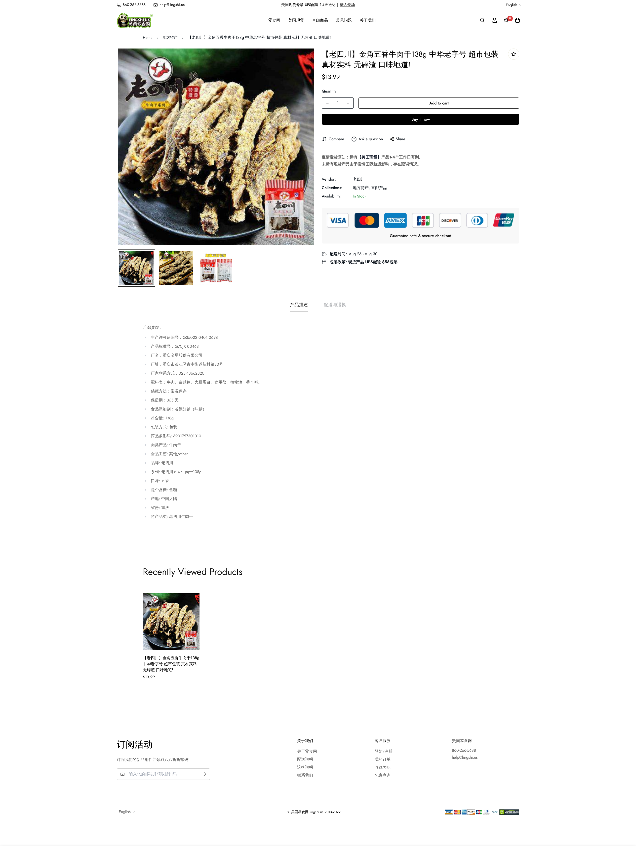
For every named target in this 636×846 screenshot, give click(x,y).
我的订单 (383, 759)
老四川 (359, 179)
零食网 (274, 20)
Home (148, 37)
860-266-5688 (464, 750)
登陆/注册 (384, 751)
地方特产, (361, 188)
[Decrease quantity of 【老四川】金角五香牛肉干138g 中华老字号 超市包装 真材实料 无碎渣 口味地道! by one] (327, 103)
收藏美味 (383, 767)
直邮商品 (320, 20)
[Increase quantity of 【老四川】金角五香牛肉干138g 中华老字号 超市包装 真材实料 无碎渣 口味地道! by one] (348, 103)
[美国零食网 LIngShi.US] (135, 20)
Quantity (329, 91)
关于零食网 (307, 751)
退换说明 (305, 767)
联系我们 (305, 775)
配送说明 (305, 759)
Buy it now (420, 119)
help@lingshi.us (464, 757)
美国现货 (296, 20)
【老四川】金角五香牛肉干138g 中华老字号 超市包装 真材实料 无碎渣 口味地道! (171, 664)
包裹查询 (383, 775)
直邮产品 (379, 188)
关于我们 (368, 20)
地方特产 (170, 37)
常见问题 (344, 20)
